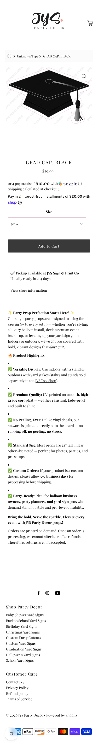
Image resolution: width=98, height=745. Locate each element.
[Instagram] (47, 593)
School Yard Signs (20, 660)
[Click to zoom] (84, 75)
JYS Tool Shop (45, 380)
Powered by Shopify (62, 715)
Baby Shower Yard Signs (25, 614)
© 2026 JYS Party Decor (24, 715)
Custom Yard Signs (21, 643)
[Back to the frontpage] (10, 56)
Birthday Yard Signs (21, 626)
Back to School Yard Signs (26, 620)
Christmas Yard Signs (23, 632)
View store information (28, 290)
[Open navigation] (8, 22)
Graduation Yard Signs (24, 649)
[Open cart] (90, 22)
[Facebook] (39, 593)
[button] (49, 183)
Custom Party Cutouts (23, 637)
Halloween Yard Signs (23, 654)
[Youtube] (57, 593)
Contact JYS (15, 681)
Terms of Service (19, 698)
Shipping (15, 188)
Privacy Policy (17, 687)
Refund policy (17, 693)
